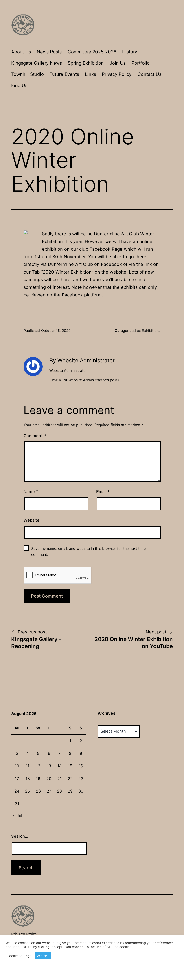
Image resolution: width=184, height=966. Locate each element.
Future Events (64, 74)
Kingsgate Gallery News (36, 63)
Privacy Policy (116, 74)
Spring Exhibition (86, 63)
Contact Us (149, 74)
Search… (19, 836)
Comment (35, 435)
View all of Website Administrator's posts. (84, 380)
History (129, 52)
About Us (21, 52)
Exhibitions (151, 330)
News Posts (49, 52)
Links (90, 74)
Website (31, 520)
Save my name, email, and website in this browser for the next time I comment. (89, 551)
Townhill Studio (27, 74)
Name (31, 491)
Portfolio (140, 63)
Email (103, 491)
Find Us (19, 85)
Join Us (118, 63)
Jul (19, 815)
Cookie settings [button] (19, 956)
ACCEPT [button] (43, 955)
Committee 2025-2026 (92, 52)
